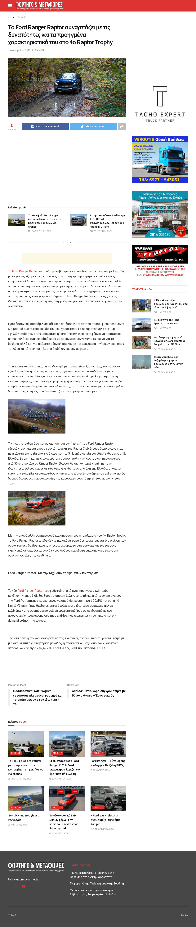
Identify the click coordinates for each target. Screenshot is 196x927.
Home (11, 17)
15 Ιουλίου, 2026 (59, 833)
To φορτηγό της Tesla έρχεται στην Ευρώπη (166, 321)
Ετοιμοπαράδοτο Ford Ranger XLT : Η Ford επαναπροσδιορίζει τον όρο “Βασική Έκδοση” (108, 221)
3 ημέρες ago (164, 312)
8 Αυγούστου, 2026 (102, 231)
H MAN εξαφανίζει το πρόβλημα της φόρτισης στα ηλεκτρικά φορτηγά (171, 304)
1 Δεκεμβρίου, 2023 (19, 50)
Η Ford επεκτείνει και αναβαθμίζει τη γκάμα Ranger (105, 819)
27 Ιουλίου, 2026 (100, 770)
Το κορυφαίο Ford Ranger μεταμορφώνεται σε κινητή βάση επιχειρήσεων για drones (44, 221)
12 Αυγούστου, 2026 (40, 231)
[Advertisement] (67, 258)
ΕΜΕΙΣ (184, 914)
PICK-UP (21, 17)
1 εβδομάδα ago (165, 349)
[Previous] (63, 242)
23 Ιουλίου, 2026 (18, 825)
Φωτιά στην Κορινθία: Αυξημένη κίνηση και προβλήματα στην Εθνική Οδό (168, 362)
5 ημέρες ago (164, 328)
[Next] (70, 242)
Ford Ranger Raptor (25, 271)
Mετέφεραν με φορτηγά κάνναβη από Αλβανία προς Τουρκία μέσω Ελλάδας (169, 341)
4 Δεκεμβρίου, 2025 (103, 829)
